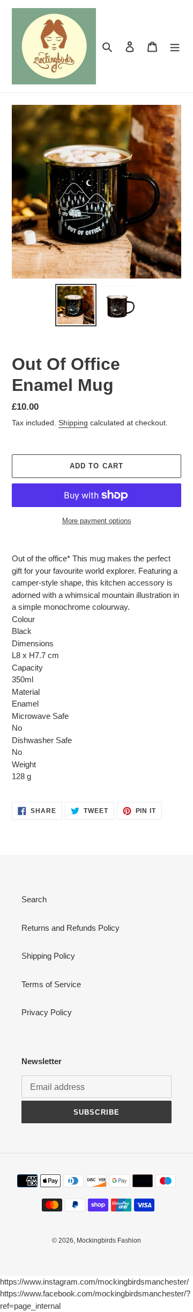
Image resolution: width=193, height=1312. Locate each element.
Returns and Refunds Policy (70, 927)
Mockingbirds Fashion (109, 1240)
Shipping (73, 422)
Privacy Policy (46, 1012)
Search (34, 899)
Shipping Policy (48, 955)
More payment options (96, 521)
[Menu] (175, 46)
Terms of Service (51, 984)
